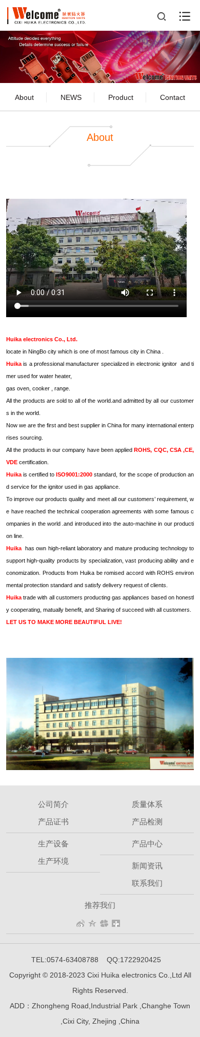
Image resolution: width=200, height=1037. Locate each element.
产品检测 (147, 821)
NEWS (71, 97)
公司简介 (53, 804)
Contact (172, 97)
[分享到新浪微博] (80, 923)
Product (120, 97)
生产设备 (53, 843)
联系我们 (147, 883)
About (24, 97)
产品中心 (147, 843)
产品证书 (53, 821)
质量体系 (147, 804)
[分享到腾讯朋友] (104, 923)
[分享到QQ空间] (92, 923)
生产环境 (53, 861)
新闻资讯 (147, 865)
